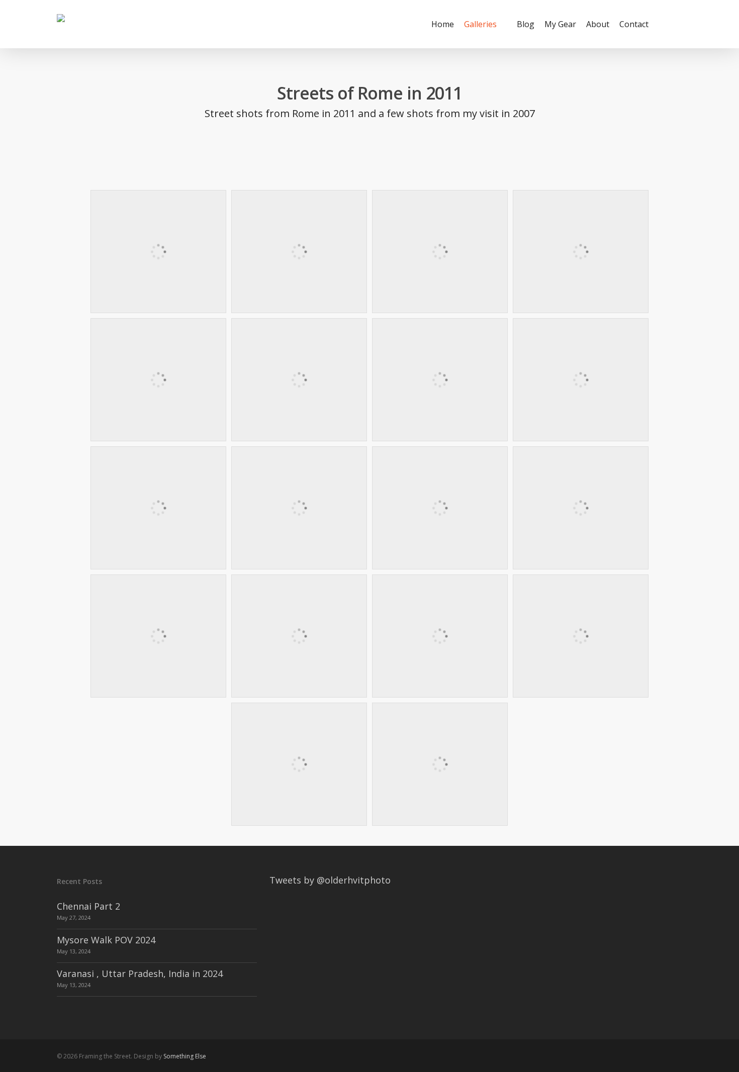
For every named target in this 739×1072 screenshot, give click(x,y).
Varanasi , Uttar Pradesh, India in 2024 (140, 973)
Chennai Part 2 (88, 906)
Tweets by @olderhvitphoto (330, 880)
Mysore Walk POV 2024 (106, 940)
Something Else (184, 1056)
